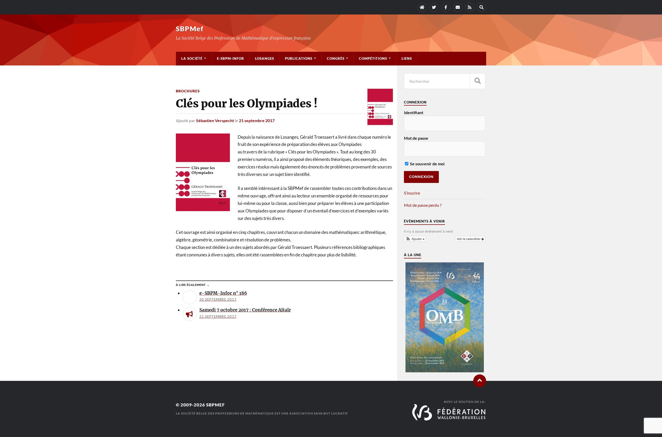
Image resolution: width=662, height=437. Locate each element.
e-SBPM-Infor (230, 58)
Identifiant (413, 112)
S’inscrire (412, 192)
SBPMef (190, 29)
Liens (407, 58)
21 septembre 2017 (257, 120)
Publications (298, 58)
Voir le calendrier (469, 238)
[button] (415, 238)
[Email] (457, 7)
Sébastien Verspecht (215, 120)
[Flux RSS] (469, 7)
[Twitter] (434, 7)
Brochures (188, 91)
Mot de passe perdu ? (422, 205)
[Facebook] (445, 7)
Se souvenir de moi (427, 163)
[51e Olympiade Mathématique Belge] (444, 370)
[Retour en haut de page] (479, 380)
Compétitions (373, 58)
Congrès (335, 58)
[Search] (481, 7)
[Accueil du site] (422, 7)
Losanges (264, 58)
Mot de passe (416, 138)
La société (191, 58)
